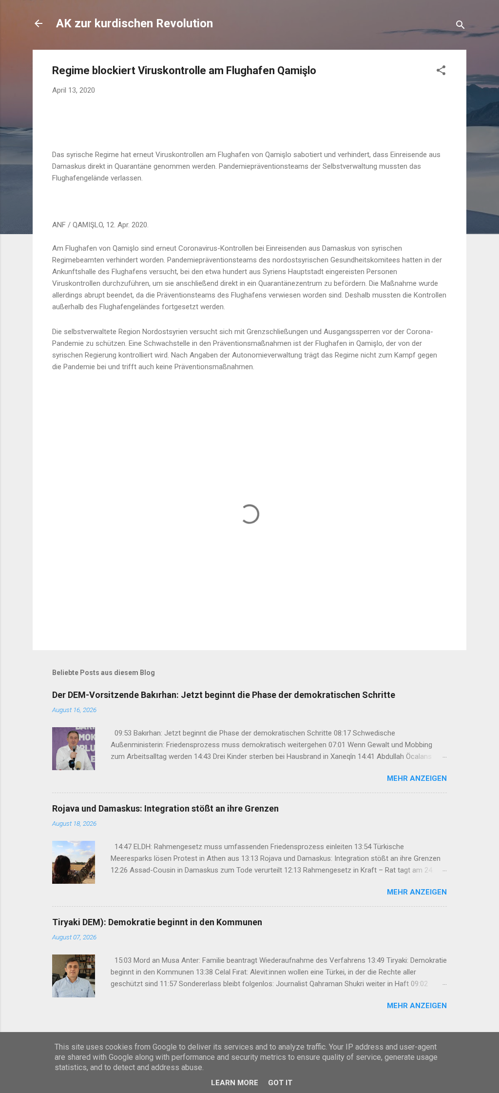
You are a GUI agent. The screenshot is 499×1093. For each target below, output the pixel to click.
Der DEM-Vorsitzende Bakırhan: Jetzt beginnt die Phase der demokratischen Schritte (223, 695)
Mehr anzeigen (417, 778)
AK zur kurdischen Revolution (134, 23)
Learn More (234, 1082)
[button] (441, 71)
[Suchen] (460, 26)
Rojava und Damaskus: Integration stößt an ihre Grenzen (165, 808)
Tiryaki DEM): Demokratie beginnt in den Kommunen (157, 922)
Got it (280, 1082)
